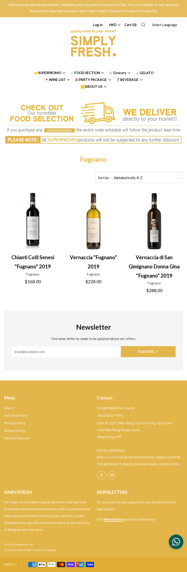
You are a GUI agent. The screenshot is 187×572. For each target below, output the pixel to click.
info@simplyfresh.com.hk (116, 408)
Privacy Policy (15, 423)
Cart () (131, 25)
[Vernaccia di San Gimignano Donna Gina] (154, 221)
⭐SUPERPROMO (47, 73)
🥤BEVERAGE (127, 80)
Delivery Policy (16, 415)
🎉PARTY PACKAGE (91, 80)
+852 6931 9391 (110, 415)
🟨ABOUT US (91, 86)
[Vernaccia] (93, 221)
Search (9, 408)
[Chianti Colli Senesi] (32, 221)
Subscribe (146, 351)
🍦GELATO (144, 73)
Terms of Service (16, 438)
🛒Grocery (117, 73)
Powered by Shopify (44, 550)
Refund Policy (14, 430)
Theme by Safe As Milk (17, 550)
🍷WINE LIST (55, 80)
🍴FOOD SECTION (85, 73)
